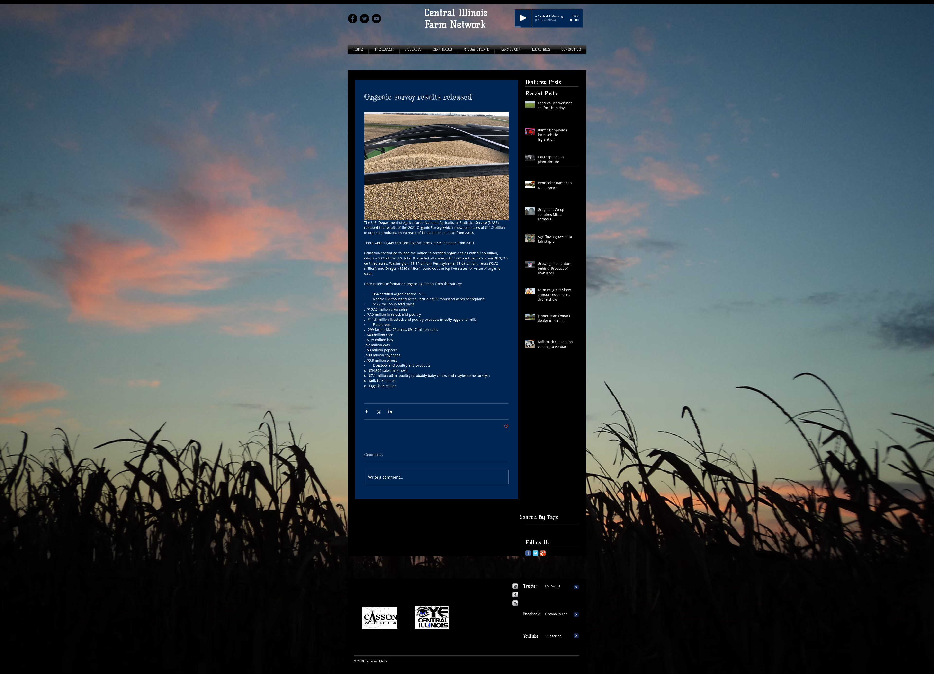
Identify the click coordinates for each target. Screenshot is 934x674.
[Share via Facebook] (366, 411)
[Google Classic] (543, 553)
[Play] (523, 18)
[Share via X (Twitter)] (378, 411)
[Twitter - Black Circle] (364, 18)
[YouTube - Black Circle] (376, 18)
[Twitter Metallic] (515, 586)
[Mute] (571, 20)
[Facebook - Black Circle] (352, 18)
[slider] (577, 20)
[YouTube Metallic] (515, 603)
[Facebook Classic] (528, 553)
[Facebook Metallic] (515, 594)
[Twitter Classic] (535, 553)
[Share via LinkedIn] (390, 411)
